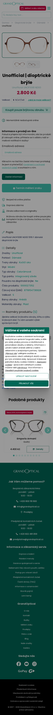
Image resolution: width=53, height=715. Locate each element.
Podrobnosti (26, 707)
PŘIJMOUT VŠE (26, 383)
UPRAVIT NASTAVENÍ (26, 376)
